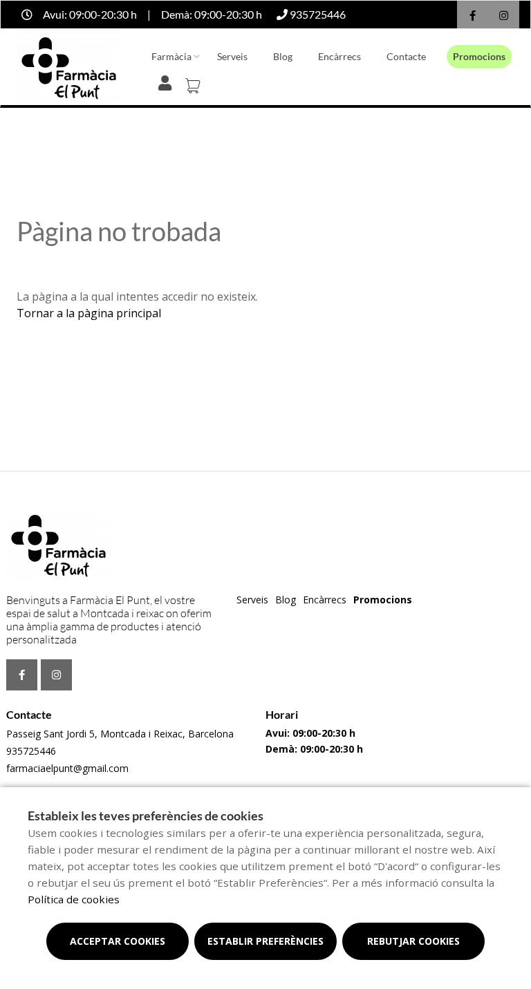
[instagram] (503, 16)
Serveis (232, 56)
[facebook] (472, 16)
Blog (282, 56)
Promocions (479, 56)
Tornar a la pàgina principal (89, 313)
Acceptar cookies (117, 941)
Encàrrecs (339, 56)
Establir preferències (265, 941)
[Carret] (195, 81)
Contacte (406, 56)
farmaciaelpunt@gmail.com (67, 768)
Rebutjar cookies (413, 941)
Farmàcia (171, 56)
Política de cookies (74, 899)
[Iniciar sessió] (167, 81)
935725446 (31, 750)
